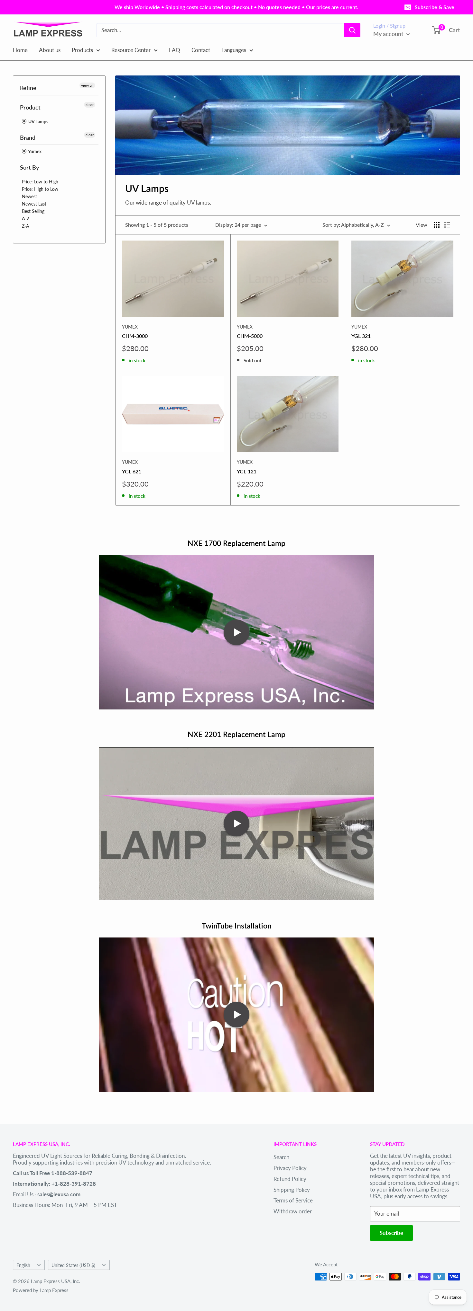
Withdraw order (293, 1211)
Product (30, 107)
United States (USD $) (73, 1265)
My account (389, 33)
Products (82, 49)
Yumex (34, 151)
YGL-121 (246, 471)
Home (20, 49)
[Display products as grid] (437, 225)
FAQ (174, 49)
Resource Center (131, 49)
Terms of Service (293, 1200)
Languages (233, 49)
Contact (200, 49)
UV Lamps (37, 121)
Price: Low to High (40, 181)
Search (281, 1157)
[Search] (352, 30)
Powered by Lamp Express (41, 1290)
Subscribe (391, 1232)
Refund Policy (290, 1178)
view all (87, 85)
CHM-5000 (250, 336)
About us (49, 49)
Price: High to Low (40, 189)
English (23, 1265)
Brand (27, 137)
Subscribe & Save (434, 7)
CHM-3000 (135, 336)
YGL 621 (131, 471)
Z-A (25, 226)
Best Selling (33, 211)
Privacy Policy (290, 1168)
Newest (29, 196)
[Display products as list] (447, 225)
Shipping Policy (292, 1189)
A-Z (25, 218)
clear (90, 104)
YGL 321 (361, 336)
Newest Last (34, 204)
